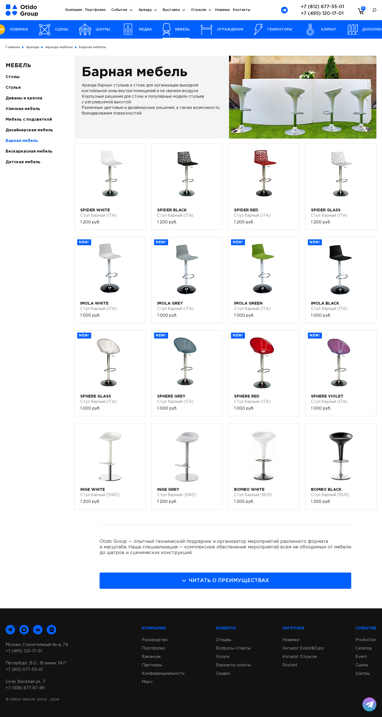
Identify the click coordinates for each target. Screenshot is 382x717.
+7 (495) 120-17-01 (322, 13)
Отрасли (198, 9)
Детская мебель (23, 162)
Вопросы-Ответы (233, 648)
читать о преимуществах (229, 580)
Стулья (13, 87)
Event (361, 656)
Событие (119, 9)
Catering (363, 648)
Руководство (155, 640)
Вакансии (151, 656)
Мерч (147, 682)
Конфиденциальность (163, 673)
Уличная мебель (23, 109)
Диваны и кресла (24, 98)
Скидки (223, 673)
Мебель (18, 65)
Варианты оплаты (233, 665)
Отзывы (223, 640)
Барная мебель (22, 141)
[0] (360, 11)
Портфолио (95, 9)
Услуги (222, 656)
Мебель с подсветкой (29, 119)
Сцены (361, 665)
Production (365, 640)
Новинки (222, 9)
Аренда (145, 9)
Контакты (241, 9)
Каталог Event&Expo (303, 648)
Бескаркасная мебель (29, 151)
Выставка (171, 9)
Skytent (290, 665)
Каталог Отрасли (299, 656)
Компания (73, 9)
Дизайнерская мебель (29, 130)
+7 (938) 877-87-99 (25, 688)
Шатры (362, 673)
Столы (13, 77)
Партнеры (152, 665)
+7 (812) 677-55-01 (322, 7)
